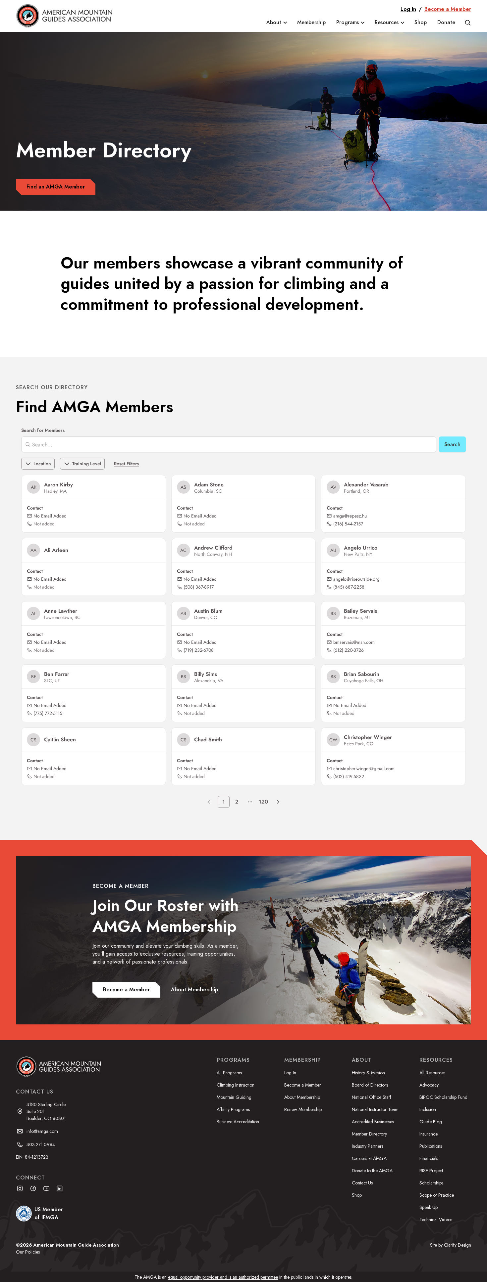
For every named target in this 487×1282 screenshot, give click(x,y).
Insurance (428, 1134)
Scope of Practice (436, 1195)
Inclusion (427, 1109)
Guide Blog (430, 1121)
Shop (420, 22)
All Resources (432, 1072)
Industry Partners (367, 1146)
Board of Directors (370, 1085)
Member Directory (369, 1134)
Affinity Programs (233, 1109)
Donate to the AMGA (372, 1170)
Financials (428, 1158)
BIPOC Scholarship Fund (443, 1097)
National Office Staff (371, 1097)
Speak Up (428, 1207)
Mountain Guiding (234, 1097)
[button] (276, 22)
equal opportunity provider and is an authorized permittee (223, 1277)
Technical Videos (435, 1219)
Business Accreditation (238, 1121)
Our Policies (28, 1252)
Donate (446, 22)
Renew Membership (303, 1109)
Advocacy (429, 1085)
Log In (408, 9)
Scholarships (431, 1182)
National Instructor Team (375, 1109)
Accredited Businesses (373, 1121)
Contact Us (362, 1182)
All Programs (229, 1072)
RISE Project (431, 1170)
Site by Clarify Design (450, 1245)
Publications (430, 1146)
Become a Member (447, 9)
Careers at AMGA (369, 1158)
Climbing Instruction (235, 1085)
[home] (69, 16)
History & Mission (368, 1072)
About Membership (302, 1097)
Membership (311, 22)
